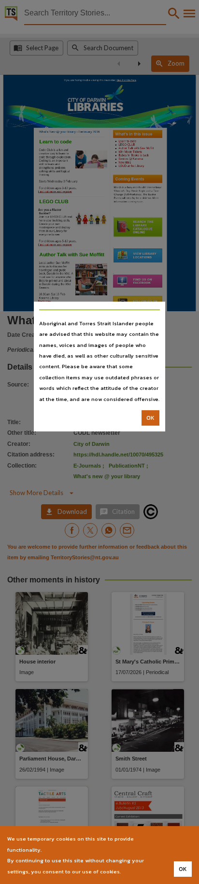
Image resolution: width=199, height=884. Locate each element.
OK (150, 418)
